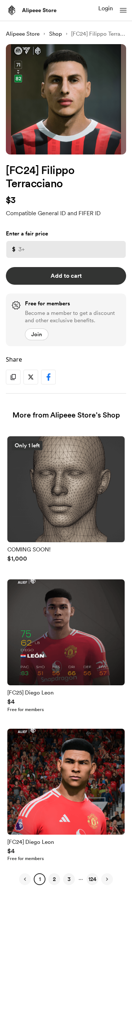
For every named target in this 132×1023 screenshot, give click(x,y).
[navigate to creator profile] (11, 10)
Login (105, 8)
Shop (55, 34)
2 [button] (54, 879)
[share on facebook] (48, 377)
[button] (123, 10)
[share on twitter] (30, 377)
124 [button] (92, 879)
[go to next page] (107, 879)
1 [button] (40, 879)
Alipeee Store (39, 10)
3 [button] (69, 879)
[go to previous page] (25, 879)
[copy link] (13, 377)
